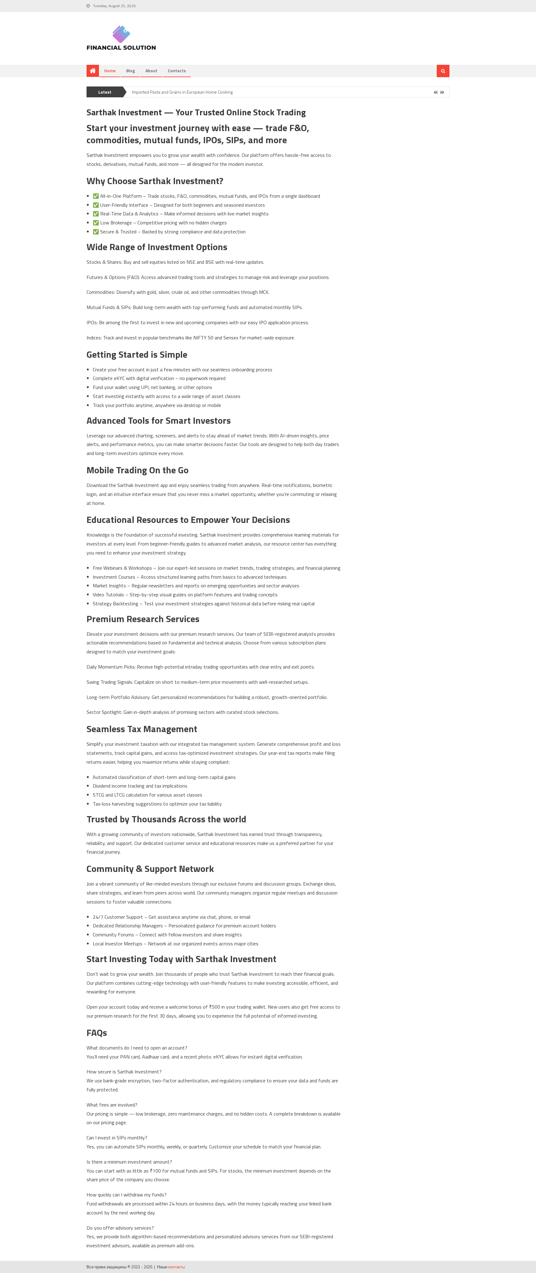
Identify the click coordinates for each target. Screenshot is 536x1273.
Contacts (177, 70)
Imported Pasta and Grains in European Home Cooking (182, 89)
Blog (130, 70)
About (151, 70)
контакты (176, 1267)
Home (110, 70)
